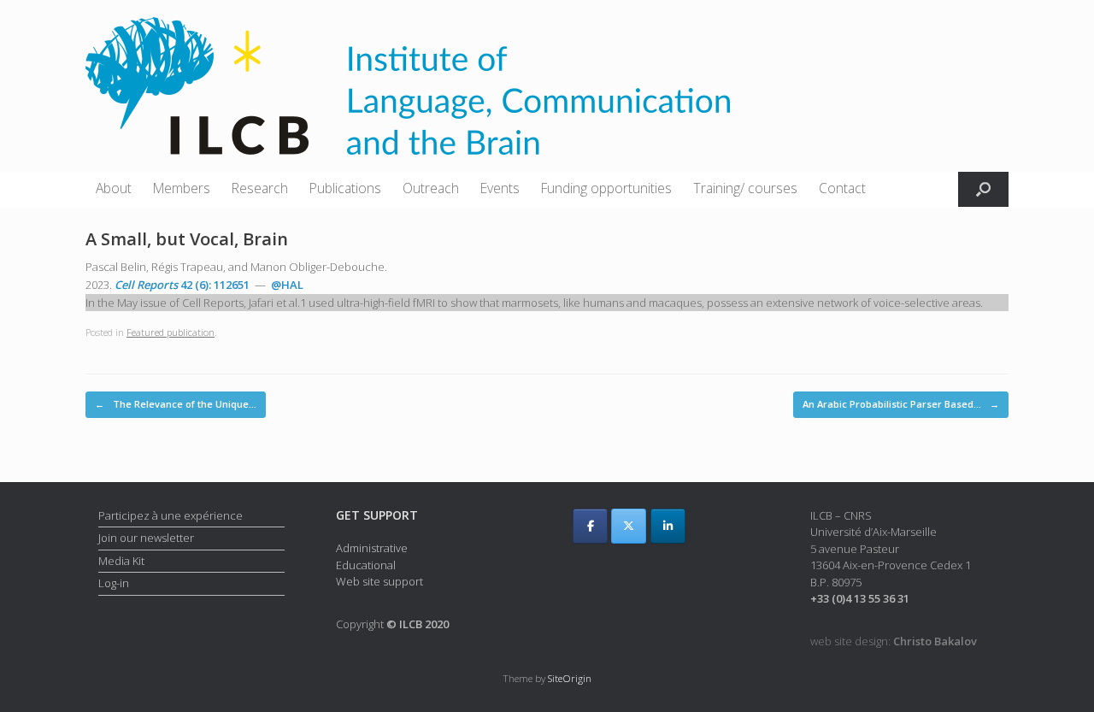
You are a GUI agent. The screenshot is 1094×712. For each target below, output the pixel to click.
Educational (366, 565)
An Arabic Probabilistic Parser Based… (901, 403)
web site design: (893, 641)
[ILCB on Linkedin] (667, 526)
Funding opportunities (606, 188)
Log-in (113, 583)
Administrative (372, 548)
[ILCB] (407, 86)
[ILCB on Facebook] (590, 526)
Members (181, 188)
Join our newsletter (146, 537)
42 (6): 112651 (182, 284)
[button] (983, 189)
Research (260, 188)
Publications (345, 188)
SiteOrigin (569, 678)
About (114, 188)
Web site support (379, 581)
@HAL (287, 284)
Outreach (431, 188)
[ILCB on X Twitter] (628, 526)
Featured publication (170, 332)
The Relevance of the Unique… (175, 403)
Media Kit (121, 560)
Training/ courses (745, 188)
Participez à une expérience (170, 515)
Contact (842, 188)
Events (500, 188)
